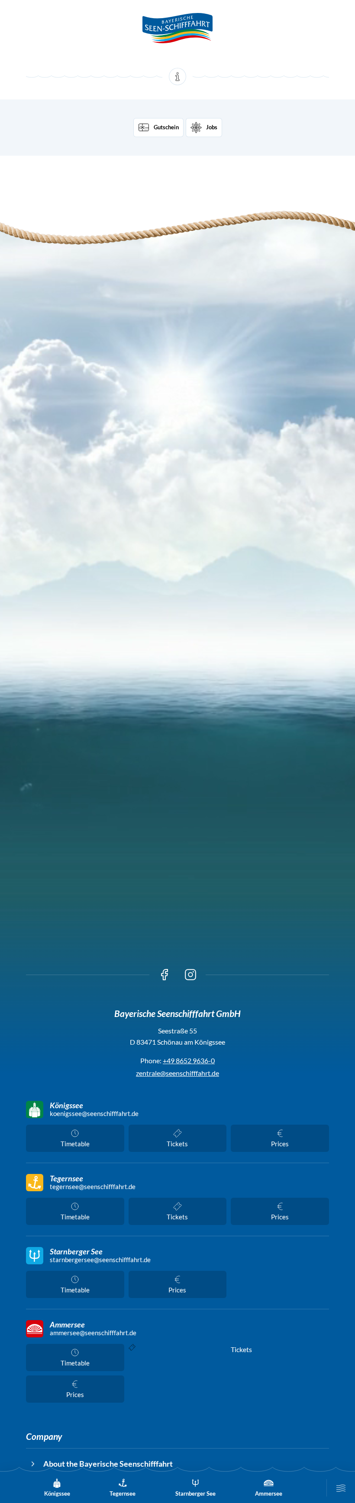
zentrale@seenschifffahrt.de (177, 1073)
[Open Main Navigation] (341, 1488)
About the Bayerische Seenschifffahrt (108, 1463)
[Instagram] (190, 974)
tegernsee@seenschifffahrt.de (93, 1186)
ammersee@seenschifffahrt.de (93, 1333)
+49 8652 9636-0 (189, 1060)
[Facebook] (164, 974)
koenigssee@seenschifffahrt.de (94, 1113)
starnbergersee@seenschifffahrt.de (100, 1260)
